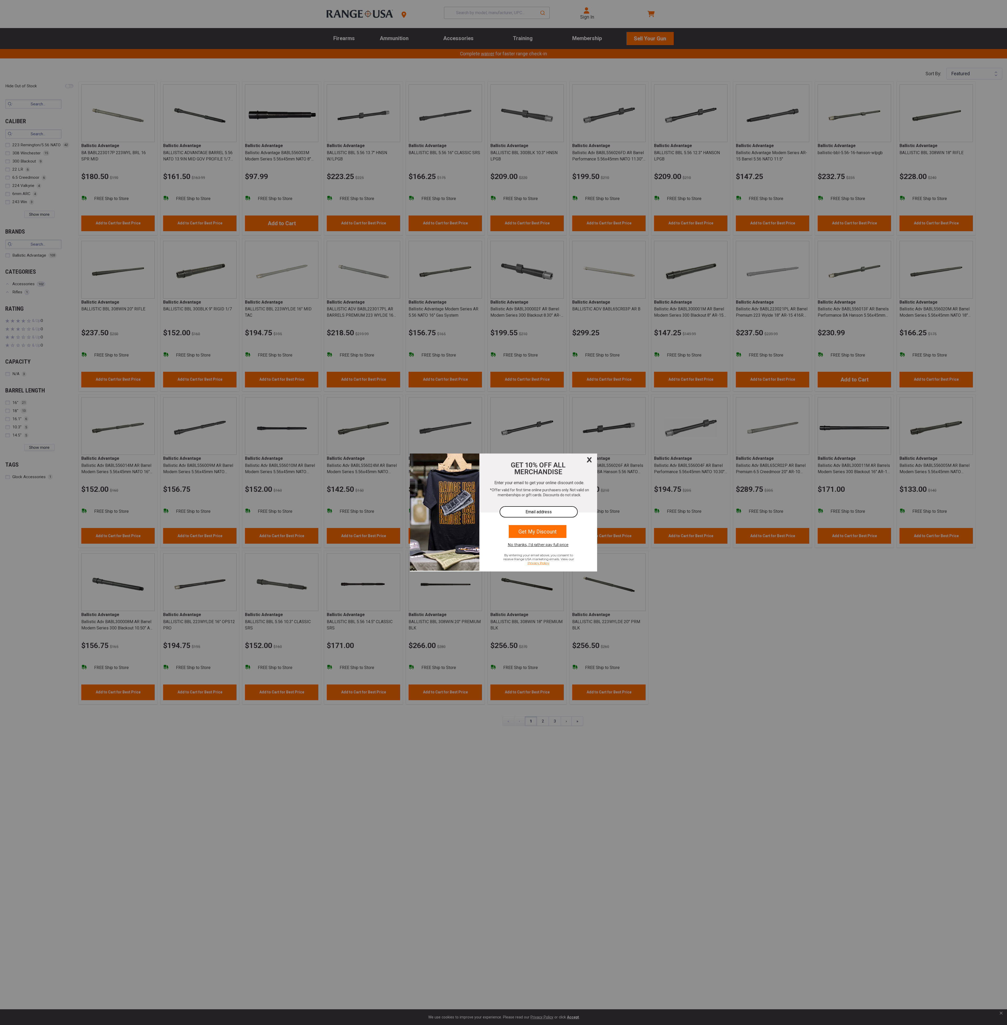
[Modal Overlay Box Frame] (503, 512)
